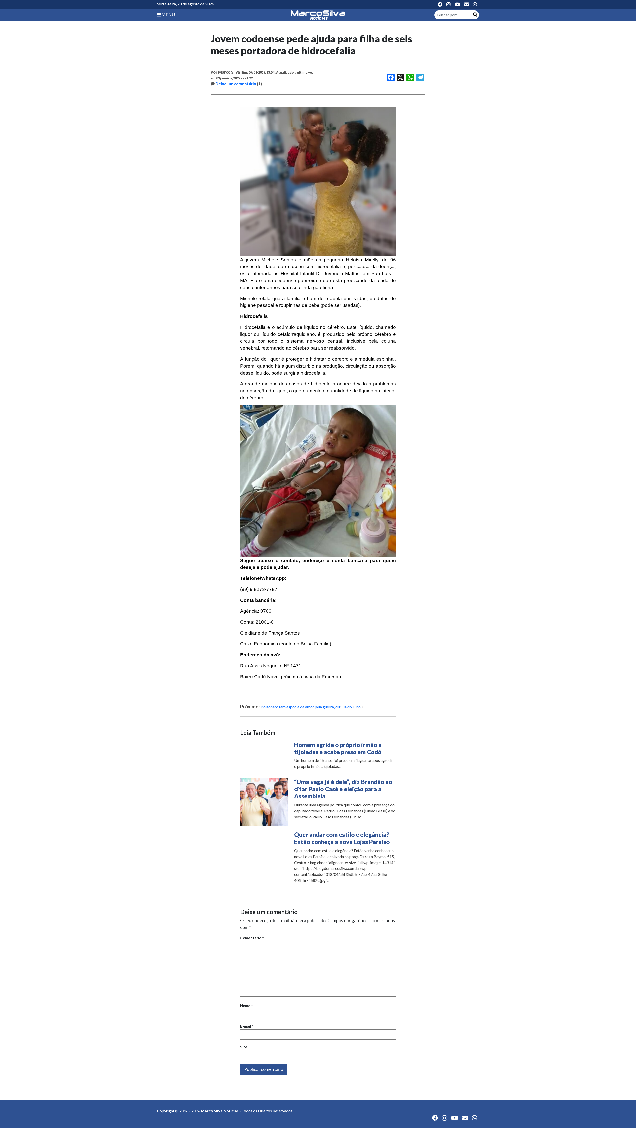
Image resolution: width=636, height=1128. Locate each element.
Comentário (252, 938)
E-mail (247, 1026)
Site (243, 1047)
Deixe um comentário (235, 83)
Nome (246, 1005)
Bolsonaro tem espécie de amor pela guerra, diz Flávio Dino (311, 706)
